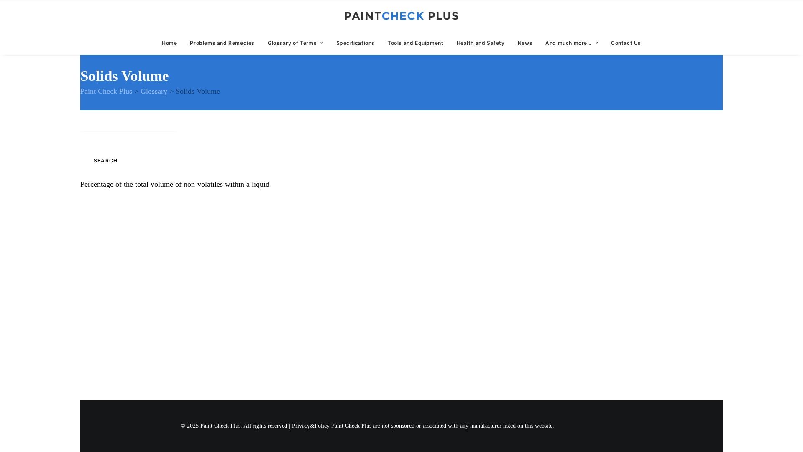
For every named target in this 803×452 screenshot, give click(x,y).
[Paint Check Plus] (402, 16)
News (525, 43)
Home (169, 43)
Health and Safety (481, 43)
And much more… (568, 43)
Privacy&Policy (311, 426)
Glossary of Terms (292, 43)
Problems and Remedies (222, 43)
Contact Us (626, 43)
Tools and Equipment (415, 43)
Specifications (355, 43)
